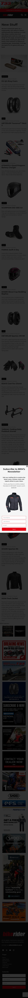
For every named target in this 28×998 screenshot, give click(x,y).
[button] (27, 466)
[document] (14, 499)
